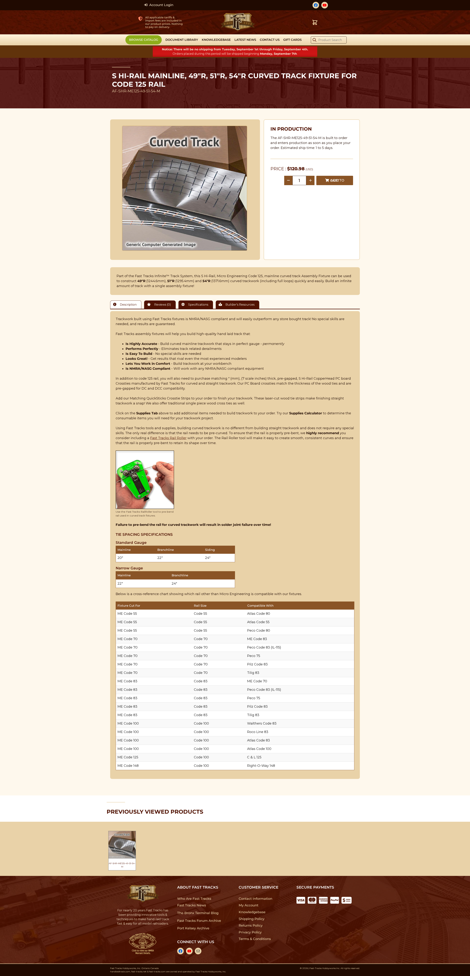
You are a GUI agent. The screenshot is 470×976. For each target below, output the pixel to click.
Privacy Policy (250, 932)
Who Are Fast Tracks (194, 899)
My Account (248, 905)
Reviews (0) (162, 304)
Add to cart (337, 180)
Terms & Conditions (255, 939)
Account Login (160, 5)
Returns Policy (251, 925)
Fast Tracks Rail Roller (168, 438)
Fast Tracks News (191, 905)
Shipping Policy (252, 919)
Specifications (197, 304)
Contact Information (255, 899)
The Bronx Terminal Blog (197, 913)
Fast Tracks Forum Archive (199, 921)
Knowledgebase (252, 912)
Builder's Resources (239, 304)
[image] (184, 188)
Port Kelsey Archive (193, 928)
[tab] (126, 304)
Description (128, 304)
